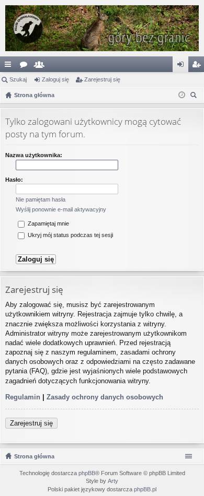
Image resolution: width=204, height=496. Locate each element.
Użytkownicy (41, 66)
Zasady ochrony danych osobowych (105, 397)
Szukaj (18, 79)
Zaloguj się (55, 79)
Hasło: (14, 179)
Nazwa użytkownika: (33, 155)
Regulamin (22, 397)
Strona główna (34, 456)
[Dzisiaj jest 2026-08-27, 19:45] (181, 95)
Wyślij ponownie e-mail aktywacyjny (61, 209)
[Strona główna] (102, 28)
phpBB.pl (145, 489)
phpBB (86, 473)
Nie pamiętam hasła (40, 199)
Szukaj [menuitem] (195, 96)
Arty (113, 481)
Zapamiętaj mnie (47, 223)
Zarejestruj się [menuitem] (198, 66)
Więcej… (10, 66)
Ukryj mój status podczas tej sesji (69, 235)
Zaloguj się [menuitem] (182, 66)
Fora (25, 66)
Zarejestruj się (102, 79)
